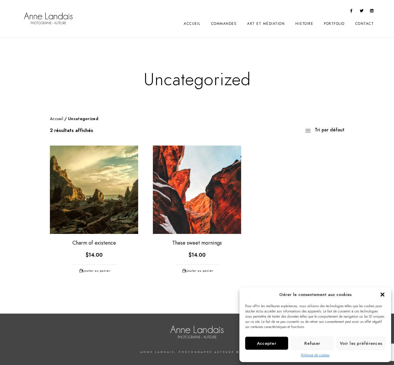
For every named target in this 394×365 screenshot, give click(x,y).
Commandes (224, 23)
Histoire (304, 23)
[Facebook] (351, 12)
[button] (382, 294)
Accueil (192, 23)
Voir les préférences (361, 343)
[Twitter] (362, 12)
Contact (364, 23)
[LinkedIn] (372, 12)
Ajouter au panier (96, 271)
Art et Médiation (266, 23)
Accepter (266, 343)
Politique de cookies (315, 355)
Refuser (312, 343)
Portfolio (334, 23)
